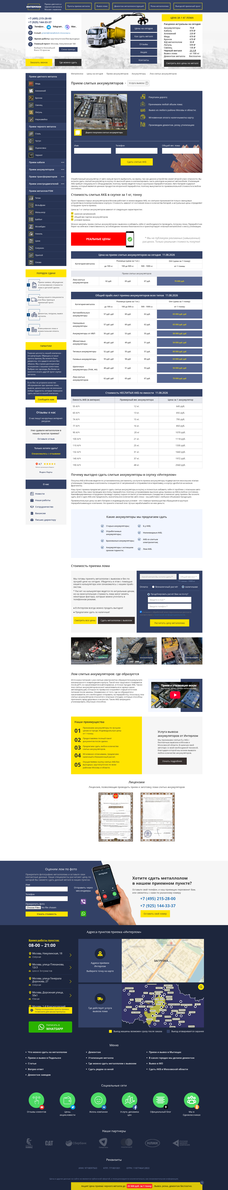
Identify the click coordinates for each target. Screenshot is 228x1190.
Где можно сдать (68, 62)
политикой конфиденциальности (169, 614)
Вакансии (40, 513)
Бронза (168, 39)
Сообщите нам (46, 399)
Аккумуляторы (172, 28)
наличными (191, 586)
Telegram (58, 26)
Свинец (168, 47)
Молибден (40, 226)
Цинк (37, 240)
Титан (38, 198)
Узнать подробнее (172, 761)
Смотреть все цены (85, 620)
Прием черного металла (42, 126)
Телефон (120, 145)
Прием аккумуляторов (41, 169)
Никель (38, 233)
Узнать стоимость (46, 914)
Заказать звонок (39, 62)
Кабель (168, 30)
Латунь (168, 45)
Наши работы (42, 500)
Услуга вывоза (138, 83)
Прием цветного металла (43, 76)
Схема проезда (68, 49)
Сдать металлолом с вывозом (116, 620)
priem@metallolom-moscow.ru (56, 33)
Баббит (38, 219)
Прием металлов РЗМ (41, 190)
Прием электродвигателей (43, 183)
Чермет (38, 155)
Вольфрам (40, 205)
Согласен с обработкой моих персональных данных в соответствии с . (165, 613)
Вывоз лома (170, 53)
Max (73, 26)
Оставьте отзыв (46, 438)
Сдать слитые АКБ (136, 161)
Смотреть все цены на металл (182, 63)
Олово (38, 262)
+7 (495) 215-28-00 (39, 18)
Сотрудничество (44, 506)
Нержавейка (41, 119)
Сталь (38, 133)
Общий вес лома (171, 145)
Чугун (38, 140)
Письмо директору (45, 519)
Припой (39, 255)
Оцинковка (40, 148)
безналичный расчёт (166, 586)
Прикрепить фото (35, 903)
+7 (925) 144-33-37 (39, 22)
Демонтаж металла (174, 56)
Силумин (39, 248)
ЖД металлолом (173, 42)
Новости (40, 493)
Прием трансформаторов (43, 176)
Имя (76, 145)
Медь (167, 36)
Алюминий (170, 33)
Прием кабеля (37, 162)
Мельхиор (40, 212)
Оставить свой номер (155, 913)
